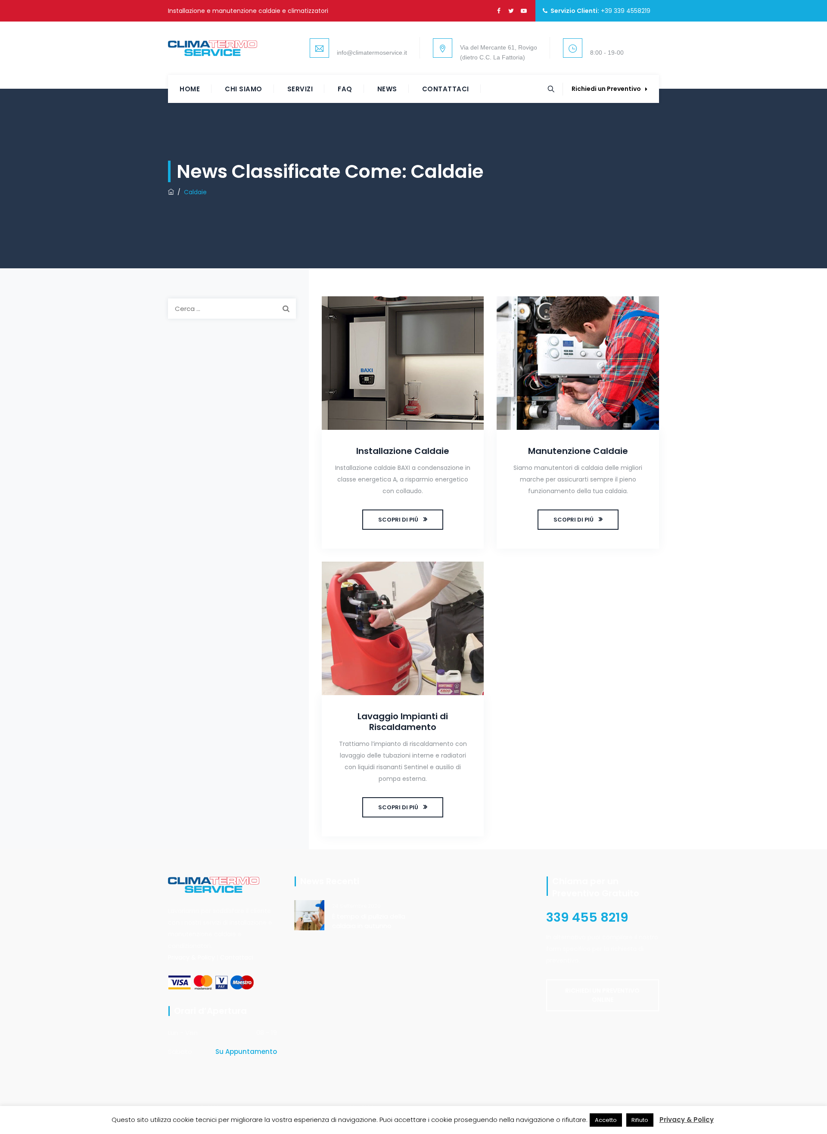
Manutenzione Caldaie (578, 451)
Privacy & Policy (191, 957)
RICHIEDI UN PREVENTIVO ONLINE (602, 995)
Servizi (300, 88)
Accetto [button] (606, 1120)
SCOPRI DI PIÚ (398, 520)
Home (190, 88)
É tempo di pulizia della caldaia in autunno (368, 921)
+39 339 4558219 (625, 10)
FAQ (345, 88)
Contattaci (445, 88)
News (387, 88)
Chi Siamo (243, 88)
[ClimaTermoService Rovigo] (212, 48)
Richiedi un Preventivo (606, 88)
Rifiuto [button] (639, 1120)
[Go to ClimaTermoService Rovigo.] (171, 192)
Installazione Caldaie (402, 451)
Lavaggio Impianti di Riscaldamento (403, 721)
